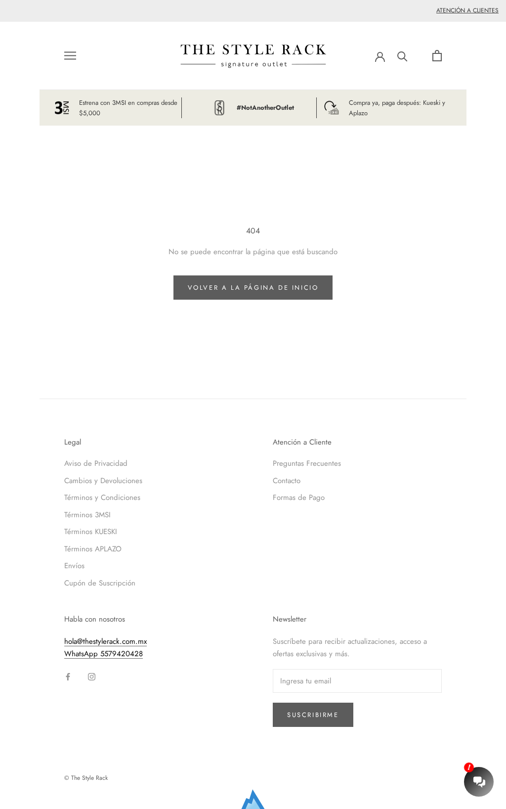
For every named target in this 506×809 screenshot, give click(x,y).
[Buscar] (402, 55)
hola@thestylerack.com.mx (105, 641)
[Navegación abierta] (70, 55)
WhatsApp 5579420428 (103, 653)
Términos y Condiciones (102, 497)
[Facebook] (68, 676)
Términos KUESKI (90, 531)
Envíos (74, 565)
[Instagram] (91, 676)
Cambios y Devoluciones (103, 480)
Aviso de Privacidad (95, 463)
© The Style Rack (86, 777)
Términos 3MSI (87, 514)
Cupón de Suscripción (99, 583)
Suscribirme (313, 714)
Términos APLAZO (93, 548)
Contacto (286, 480)
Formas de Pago (299, 497)
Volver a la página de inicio (253, 287)
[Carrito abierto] (437, 55)
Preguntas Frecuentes (307, 463)
